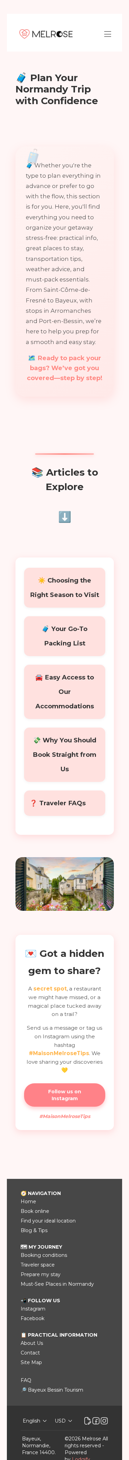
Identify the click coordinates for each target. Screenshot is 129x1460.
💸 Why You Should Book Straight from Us (64, 754)
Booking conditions (44, 1255)
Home (28, 1201)
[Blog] (88, 1421)
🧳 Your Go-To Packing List (64, 636)
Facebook (32, 1318)
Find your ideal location (48, 1221)
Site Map (31, 1362)
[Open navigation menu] (107, 34)
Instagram (33, 1309)
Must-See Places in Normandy (57, 1284)
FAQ (26, 1380)
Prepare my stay (41, 1274)
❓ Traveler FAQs (58, 803)
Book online (35, 1211)
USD (60, 1421)
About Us (32, 1343)
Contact (30, 1353)
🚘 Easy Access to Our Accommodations (64, 691)
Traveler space (38, 1265)
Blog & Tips (34, 1230)
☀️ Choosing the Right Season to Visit (64, 587)
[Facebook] (96, 1421)
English (31, 1421)
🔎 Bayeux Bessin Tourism (52, 1390)
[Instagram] (104, 1421)
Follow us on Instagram (64, 1095)
